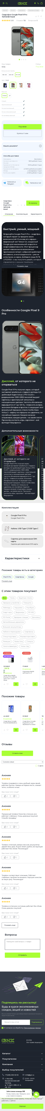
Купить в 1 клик (22, 133)
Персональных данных (32, 1028)
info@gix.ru (29, 1075)
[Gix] (22, 3)
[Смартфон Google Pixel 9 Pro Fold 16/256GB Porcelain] (30, 708)
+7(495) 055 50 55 (12, 1075)
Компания (7, 1064)
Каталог (6, 1053)
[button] (21, 301)
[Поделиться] (41, 16)
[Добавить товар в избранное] (7, 684)
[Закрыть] (42, 1098)
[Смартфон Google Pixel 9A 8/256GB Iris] (11, 708)
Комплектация (22, 214)
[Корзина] (41, 3)
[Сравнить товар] (4, 684)
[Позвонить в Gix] (38, 3)
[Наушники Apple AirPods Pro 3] (30, 659)
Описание (9, 214)
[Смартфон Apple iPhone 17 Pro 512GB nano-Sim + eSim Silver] (11, 659)
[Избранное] (38, 16)
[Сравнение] (36, 16)
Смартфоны (19, 577)
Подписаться (37, 1022)
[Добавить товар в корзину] (16, 684)
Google (31, 577)
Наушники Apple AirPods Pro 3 (28, 672)
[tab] (19, 59)
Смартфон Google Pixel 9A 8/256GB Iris (10, 722)
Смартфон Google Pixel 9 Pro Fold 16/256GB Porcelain (29, 722)
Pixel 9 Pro (7, 577)
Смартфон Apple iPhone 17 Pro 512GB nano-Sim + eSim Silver (10, 678)
